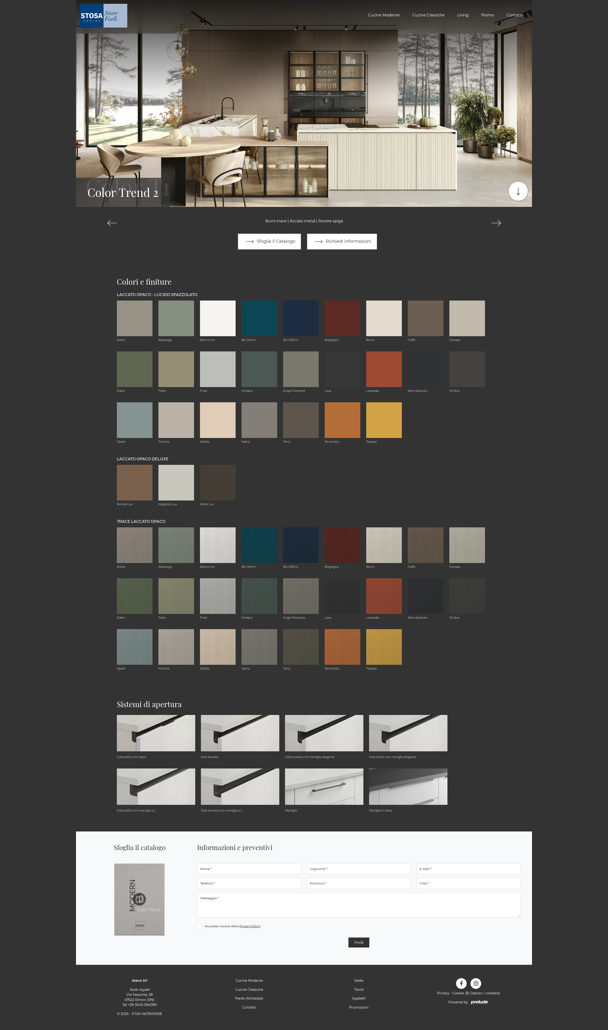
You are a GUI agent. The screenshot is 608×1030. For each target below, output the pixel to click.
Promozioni (359, 1007)
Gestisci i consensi (485, 993)
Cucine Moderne (384, 15)
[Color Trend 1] (112, 223)
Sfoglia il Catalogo (275, 241)
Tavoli (359, 989)
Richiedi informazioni (348, 241)
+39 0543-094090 (142, 1005)
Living (463, 15)
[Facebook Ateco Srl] (461, 983)
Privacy (443, 993)
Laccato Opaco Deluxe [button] (142, 459)
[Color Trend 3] (496, 223)
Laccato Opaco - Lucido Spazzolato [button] (157, 294)
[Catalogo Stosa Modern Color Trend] (139, 899)
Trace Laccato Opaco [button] (141, 521)
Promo (487, 15)
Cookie (458, 993)
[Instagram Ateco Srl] (475, 983)
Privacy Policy (250, 926)
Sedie (358, 980)
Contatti (514, 15)
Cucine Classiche (428, 15)
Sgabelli (359, 998)
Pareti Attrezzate (249, 998)
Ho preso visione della (233, 926)
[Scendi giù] (518, 191)
